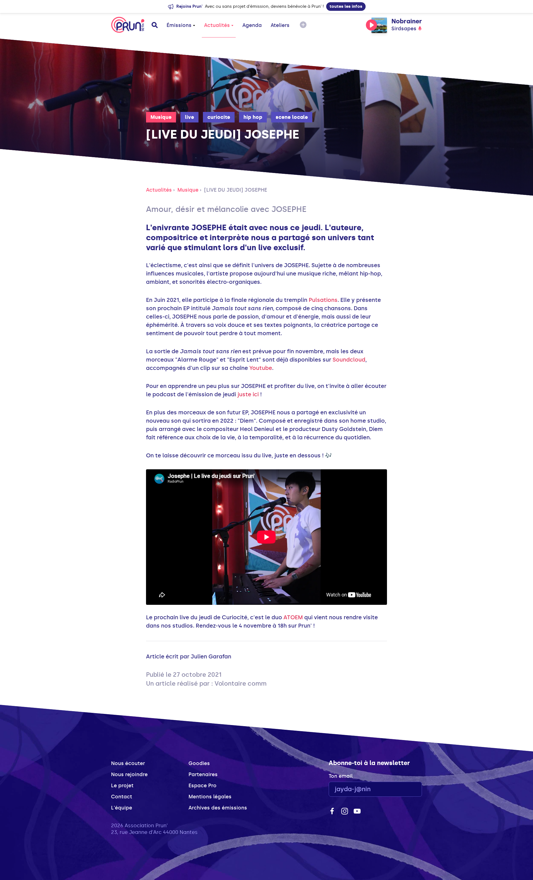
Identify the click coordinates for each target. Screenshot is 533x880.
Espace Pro (202, 786)
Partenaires (203, 774)
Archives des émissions (217, 808)
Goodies (199, 763)
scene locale (292, 117)
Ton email (341, 776)
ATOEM (293, 617)
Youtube (260, 368)
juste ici (248, 394)
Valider (402, 789)
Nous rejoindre (129, 774)
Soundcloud (349, 359)
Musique (161, 117)
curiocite (218, 117)
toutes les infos (346, 6)
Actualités (217, 25)
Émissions (179, 25)
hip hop (252, 117)
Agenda (252, 25)
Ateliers (280, 25)
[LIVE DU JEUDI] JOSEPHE (235, 190)
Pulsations (323, 300)
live (189, 117)
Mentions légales (210, 797)
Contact (121, 797)
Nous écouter (128, 763)
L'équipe (121, 808)
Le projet (122, 786)
